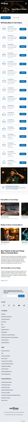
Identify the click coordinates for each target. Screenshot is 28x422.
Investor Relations (5, 342)
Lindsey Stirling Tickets (6, 382)
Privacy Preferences (5, 374)
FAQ (2, 353)
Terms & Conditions (5, 355)
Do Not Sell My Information (7, 363)
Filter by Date (16, 17)
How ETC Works (4, 368)
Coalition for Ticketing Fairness (8, 334)
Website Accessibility (6, 366)
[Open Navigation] (26, 3)
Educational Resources (6, 371)
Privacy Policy (4, 358)
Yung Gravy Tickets (5, 392)
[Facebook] (3, 305)
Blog (2, 324)
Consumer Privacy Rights (6, 361)
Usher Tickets (4, 400)
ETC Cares (3, 321)
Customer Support (5, 350)
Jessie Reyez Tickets (5, 384)
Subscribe (21, 296)
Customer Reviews (5, 319)
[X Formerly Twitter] (8, 305)
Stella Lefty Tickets (5, 387)
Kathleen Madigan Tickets (7, 390)
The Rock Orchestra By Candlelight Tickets (10, 395)
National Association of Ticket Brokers (9, 337)
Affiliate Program (5, 329)
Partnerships (4, 332)
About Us (3, 314)
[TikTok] (24, 305)
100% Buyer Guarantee (6, 316)
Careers (3, 327)
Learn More (15, 188)
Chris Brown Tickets (5, 397)
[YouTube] (19, 305)
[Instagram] (14, 305)
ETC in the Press (4, 340)
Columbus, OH (5, 17)
